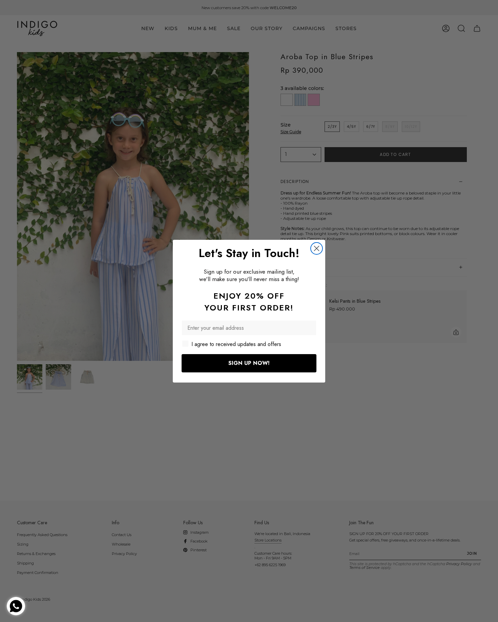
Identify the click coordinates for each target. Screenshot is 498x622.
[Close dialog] (317, 248)
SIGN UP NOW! (249, 363)
